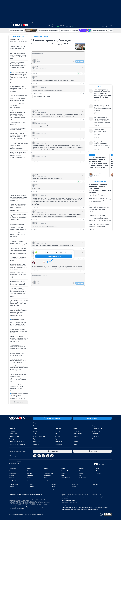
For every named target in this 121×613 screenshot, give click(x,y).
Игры (79, 22)
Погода (31, 22)
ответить (35, 73)
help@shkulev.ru (20, 508)
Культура (57, 431)
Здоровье (36, 444)
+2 (78, 248)
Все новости (18, 36)
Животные (36, 441)
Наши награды (13, 433)
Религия (76, 441)
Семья (75, 444)
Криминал (58, 428)
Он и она (76, 426)
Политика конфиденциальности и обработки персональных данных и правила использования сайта (85, 507)
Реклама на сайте (14, 426)
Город (35, 433)
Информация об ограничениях (68, 500)
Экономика (95, 436)
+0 (78, 73)
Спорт (94, 426)
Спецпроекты (96, 439)
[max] (47, 455)
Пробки (70, 22)
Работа (76, 436)
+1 (78, 83)
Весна (35, 431)
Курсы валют (62, 22)
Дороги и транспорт (39, 436)
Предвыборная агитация (16, 441)
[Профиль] (111, 26)
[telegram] (34, 455)
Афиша (48, 22)
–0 (83, 73)
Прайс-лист (12, 428)
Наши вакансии (14, 436)
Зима (56, 426)
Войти (38, 61)
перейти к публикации (41, 36)
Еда (34, 439)
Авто (34, 426)
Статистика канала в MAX (17, 444)
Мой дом (57, 436)
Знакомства (24, 22)
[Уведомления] (107, 26)
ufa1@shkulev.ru (27, 506)
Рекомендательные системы (68, 505)
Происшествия (78, 433)
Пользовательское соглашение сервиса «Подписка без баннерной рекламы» (79, 509)
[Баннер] (31, 30)
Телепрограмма (39, 22)
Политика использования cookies (69, 502)
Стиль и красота (97, 428)
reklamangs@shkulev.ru (66, 495)
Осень (75, 428)
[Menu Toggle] (10, 26)
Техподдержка (13, 439)
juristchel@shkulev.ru (47, 507)
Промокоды (85, 22)
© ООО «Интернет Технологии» (35, 514)
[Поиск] (103, 26)
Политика (76, 431)
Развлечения (77, 439)
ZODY (75, 22)
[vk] (39, 455)
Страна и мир (96, 431)
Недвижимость (14, 22)
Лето (56, 433)
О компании (13, 431)
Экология (95, 433)
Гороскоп (54, 22)
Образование (58, 444)
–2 (83, 207)
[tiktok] (52, 455)
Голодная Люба (39, 262)
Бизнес (35, 428)
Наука (56, 439)
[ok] (43, 455)
